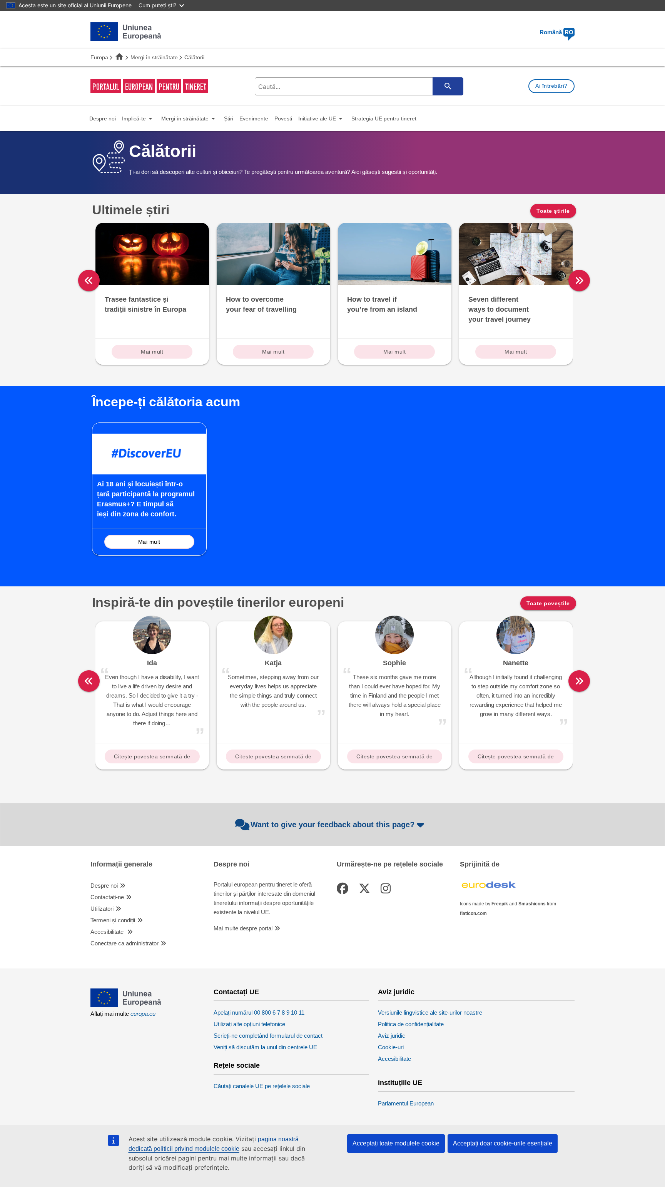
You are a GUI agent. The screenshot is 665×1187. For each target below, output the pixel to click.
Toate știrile (553, 211)
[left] (89, 280)
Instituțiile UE (400, 1083)
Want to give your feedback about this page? (332, 824)
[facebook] (344, 888)
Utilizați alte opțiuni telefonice (249, 1024)
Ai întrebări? (551, 86)
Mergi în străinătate (154, 57)
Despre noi (104, 885)
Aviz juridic (396, 992)
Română (556, 32)
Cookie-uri (391, 1047)
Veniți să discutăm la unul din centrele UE (265, 1047)
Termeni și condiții (112, 920)
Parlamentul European (406, 1103)
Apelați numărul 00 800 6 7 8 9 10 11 (259, 1012)
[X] (366, 888)
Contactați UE (236, 992)
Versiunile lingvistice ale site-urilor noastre (430, 1012)
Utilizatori (102, 908)
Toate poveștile (548, 603)
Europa (99, 57)
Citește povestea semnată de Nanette (516, 758)
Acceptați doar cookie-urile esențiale (502, 1143)
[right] (579, 280)
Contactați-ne (107, 897)
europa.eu (142, 1013)
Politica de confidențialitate (411, 1024)
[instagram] (387, 888)
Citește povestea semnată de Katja (273, 758)
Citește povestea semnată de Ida (152, 758)
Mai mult (152, 352)
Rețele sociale (237, 1065)
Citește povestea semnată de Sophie (394, 758)
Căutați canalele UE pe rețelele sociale (262, 1086)
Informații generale (121, 864)
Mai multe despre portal (243, 928)
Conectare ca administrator (124, 943)
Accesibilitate (107, 931)
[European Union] (126, 1005)
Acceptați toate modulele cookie (396, 1143)
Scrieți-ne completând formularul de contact (268, 1035)
